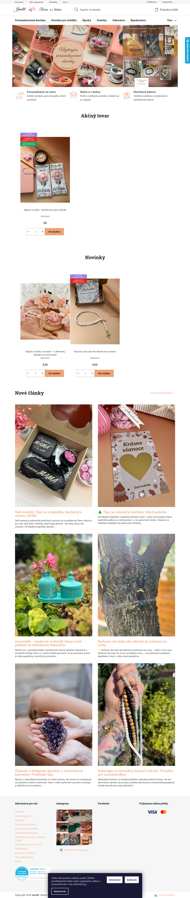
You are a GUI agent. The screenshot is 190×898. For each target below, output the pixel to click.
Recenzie (19, 2)
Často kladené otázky (26, 828)
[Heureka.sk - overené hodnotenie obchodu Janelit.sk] (33, 873)
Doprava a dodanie (25, 852)
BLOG (18, 861)
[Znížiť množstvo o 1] (28, 231)
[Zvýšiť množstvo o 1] (43, 231)
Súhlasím (132, 879)
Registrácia (167, 2)
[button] (21, 56)
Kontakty (53, 2)
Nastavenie (60, 891)
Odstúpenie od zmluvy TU (28, 844)
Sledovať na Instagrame (76, 850)
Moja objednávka (24, 857)
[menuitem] (30, 20)
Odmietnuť (114, 879)
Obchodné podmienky (26, 832)
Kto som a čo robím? (25, 824)
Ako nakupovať (36, 2)
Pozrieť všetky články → (163, 393)
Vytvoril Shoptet (166, 895)
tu (85, 884)
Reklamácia (21, 848)
